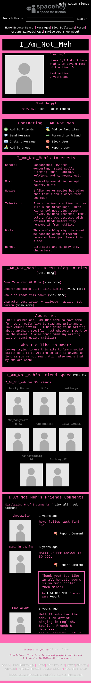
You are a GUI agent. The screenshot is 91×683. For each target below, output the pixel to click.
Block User (59, 141)
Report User (60, 147)
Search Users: (13, 18)
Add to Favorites (64, 129)
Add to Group (19, 147)
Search (82, 19)
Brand (41, 665)
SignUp (84, 4)
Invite (50, 32)
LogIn (72, 4)
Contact (24, 669)
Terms (70, 665)
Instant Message (21, 141)
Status (58, 669)
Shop (66, 32)
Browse (18, 27)
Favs (39, 32)
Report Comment (70, 533)
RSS (62, 665)
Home (8, 27)
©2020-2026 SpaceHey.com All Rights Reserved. (46, 675)
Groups (16, 32)
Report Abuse (41, 669)
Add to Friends (21, 129)
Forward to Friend (65, 135)
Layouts (29, 32)
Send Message (19, 135)
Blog (55, 27)
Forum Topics (60, 109)
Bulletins (67, 27)
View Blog (46, 273)
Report (55, 596)
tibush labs (59, 649)
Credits (52, 665)
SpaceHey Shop (76, 669)
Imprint (10, 669)
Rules (24, 665)
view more (52, 282)
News (15, 665)
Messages (43, 27)
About (75, 32)
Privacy (82, 665)
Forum (81, 27)
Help (62, 4)
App (58, 32)
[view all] (80, 374)
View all (61, 504)
